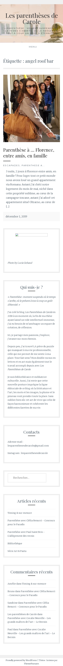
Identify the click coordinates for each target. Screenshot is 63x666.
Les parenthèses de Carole (31, 18)
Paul (10, 629)
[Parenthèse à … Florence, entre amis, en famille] (31, 108)
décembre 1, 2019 (16, 216)
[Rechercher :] (27, 477)
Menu (33, 46)
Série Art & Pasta (17, 551)
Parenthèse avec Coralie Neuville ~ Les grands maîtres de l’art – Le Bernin (31, 633)
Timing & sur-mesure (20, 512)
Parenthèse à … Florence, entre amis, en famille (28, 153)
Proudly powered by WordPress (21, 660)
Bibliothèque (15, 543)
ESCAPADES (11, 165)
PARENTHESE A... (33, 165)
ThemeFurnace (31, 663)
